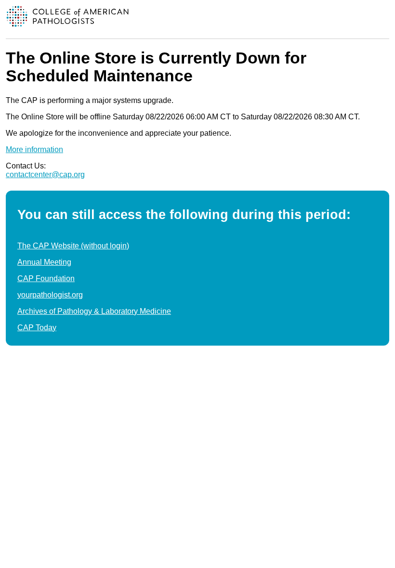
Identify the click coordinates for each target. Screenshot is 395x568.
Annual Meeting (44, 262)
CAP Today (36, 327)
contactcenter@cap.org (45, 174)
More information (34, 149)
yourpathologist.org (50, 295)
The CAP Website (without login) (73, 246)
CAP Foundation (46, 278)
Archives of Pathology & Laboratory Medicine (94, 311)
